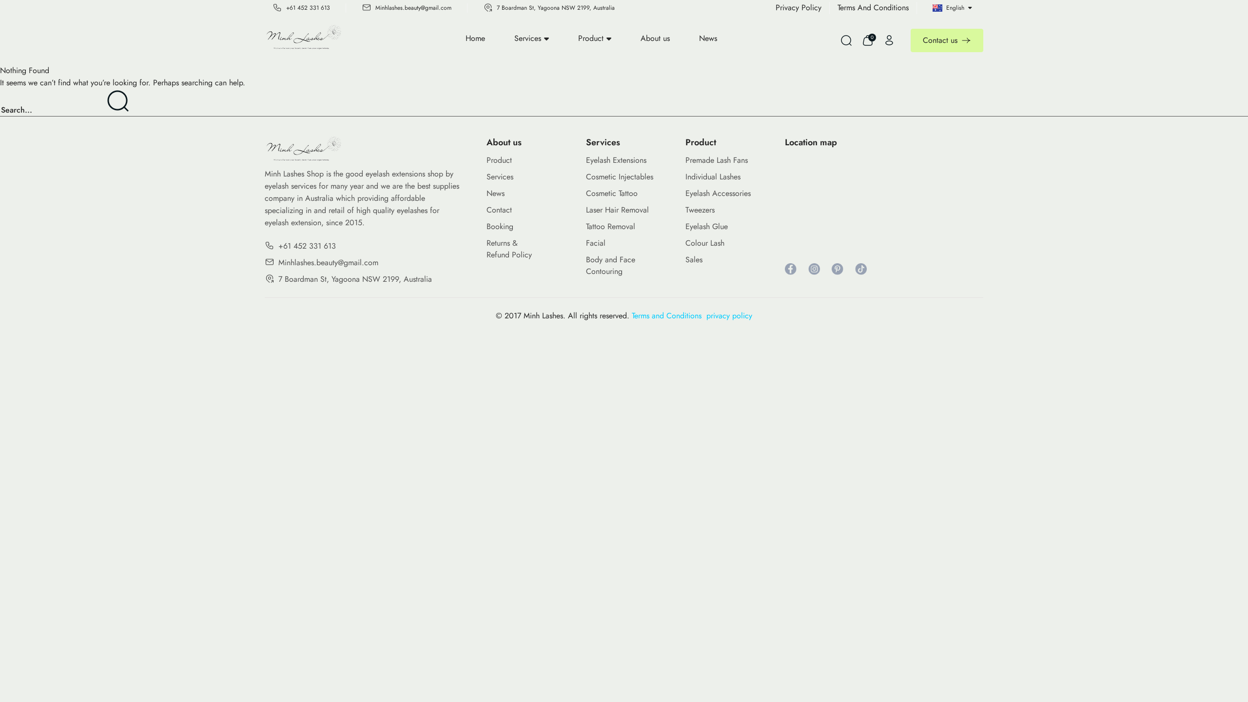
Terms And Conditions (873, 7)
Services (527, 38)
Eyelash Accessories (718, 193)
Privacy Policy (798, 7)
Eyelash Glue (706, 226)
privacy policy (729, 315)
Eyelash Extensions (616, 160)
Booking (500, 226)
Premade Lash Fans (716, 160)
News (708, 38)
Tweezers (700, 209)
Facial (595, 243)
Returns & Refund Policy (509, 248)
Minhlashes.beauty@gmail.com (413, 7)
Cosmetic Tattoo (612, 193)
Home (475, 38)
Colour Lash (704, 243)
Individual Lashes (713, 176)
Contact (499, 209)
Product (591, 38)
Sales (693, 259)
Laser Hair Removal (617, 209)
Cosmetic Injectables (619, 176)
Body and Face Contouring (610, 265)
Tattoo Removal (610, 226)
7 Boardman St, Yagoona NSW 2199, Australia (556, 7)
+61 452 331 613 (308, 7)
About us (655, 38)
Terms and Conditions (669, 315)
